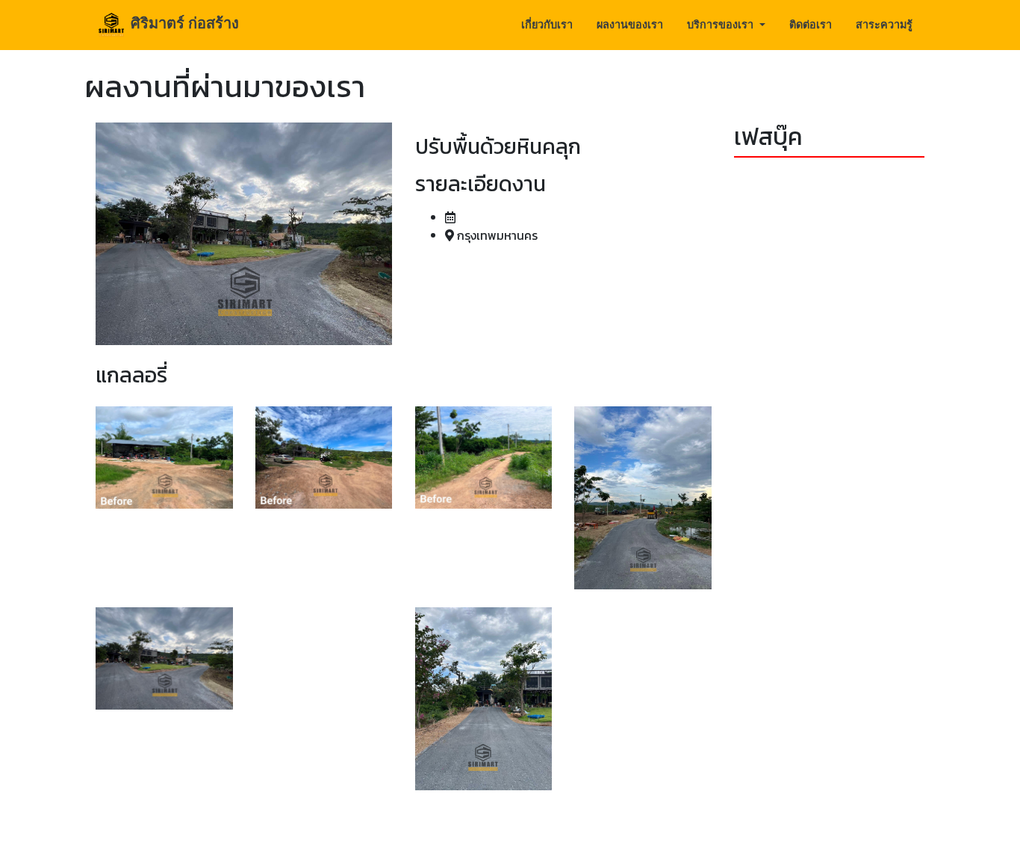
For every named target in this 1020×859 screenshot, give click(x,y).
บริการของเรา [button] (721, 24)
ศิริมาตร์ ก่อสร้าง (183, 23)
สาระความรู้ (884, 24)
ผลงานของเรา (630, 24)
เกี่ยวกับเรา (547, 24)
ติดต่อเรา (810, 24)
